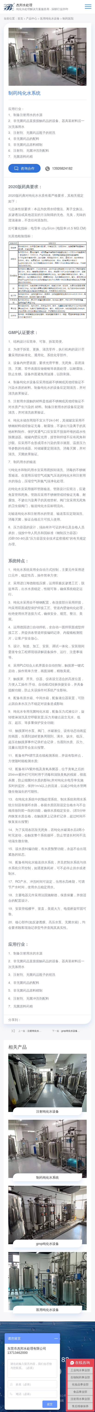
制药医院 (68, 18)
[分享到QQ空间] (34, 1019)
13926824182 (62, 168)
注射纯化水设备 (35, 1030)
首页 (20, 18)
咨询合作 (28, 168)
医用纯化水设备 (49, 18)
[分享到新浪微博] (26, 1019)
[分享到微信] (52, 1019)
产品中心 (31, 18)
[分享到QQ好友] (43, 1019)
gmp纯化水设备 (69, 1030)
